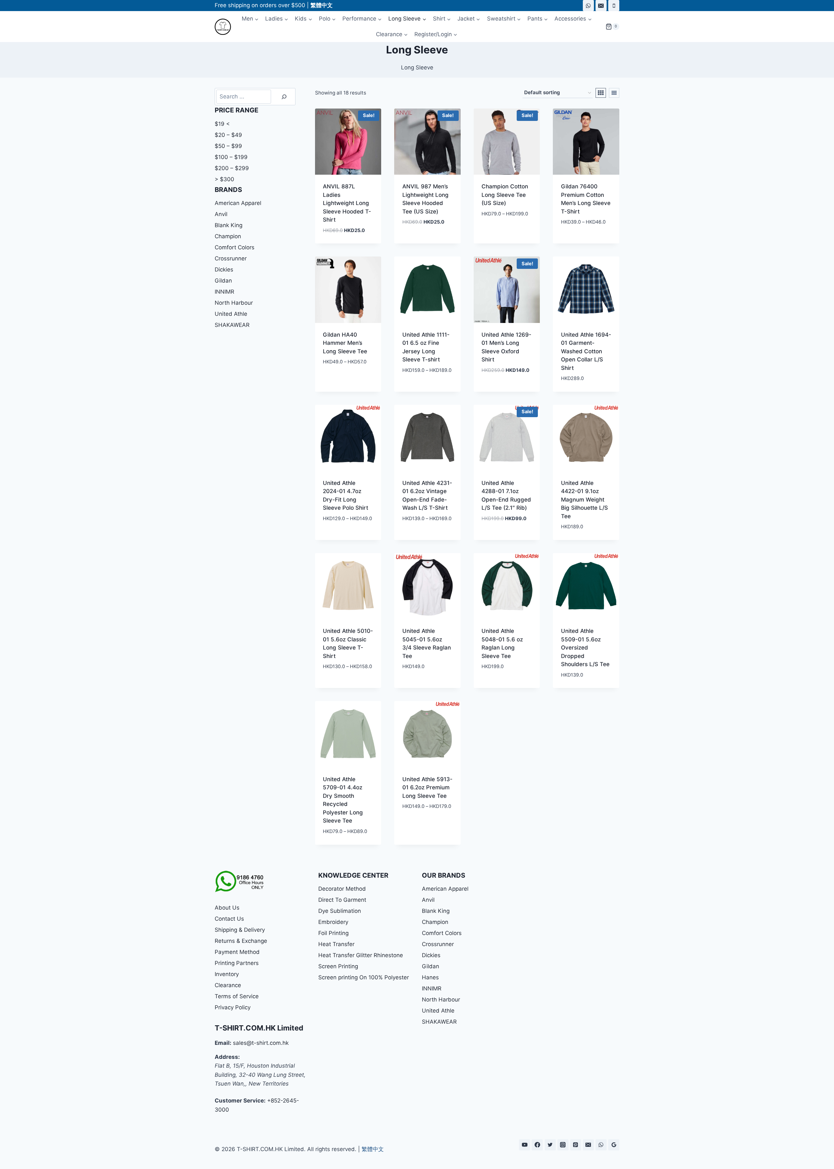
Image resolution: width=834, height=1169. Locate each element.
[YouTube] (524, 1144)
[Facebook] (537, 1144)
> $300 (224, 179)
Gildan (223, 280)
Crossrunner (231, 258)
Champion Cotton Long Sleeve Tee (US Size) (505, 194)
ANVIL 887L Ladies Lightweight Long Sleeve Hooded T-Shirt (347, 203)
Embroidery (333, 922)
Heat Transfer (336, 944)
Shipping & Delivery (240, 930)
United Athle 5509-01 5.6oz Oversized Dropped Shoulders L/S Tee (585, 647)
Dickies (224, 269)
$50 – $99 (228, 146)
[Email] (601, 5)
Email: (223, 1043)
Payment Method (237, 952)
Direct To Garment (342, 900)
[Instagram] (562, 1144)
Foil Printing (333, 933)
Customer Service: (240, 1100)
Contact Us (229, 918)
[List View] (614, 93)
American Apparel (238, 203)
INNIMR (224, 291)
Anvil (221, 214)
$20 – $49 (228, 135)
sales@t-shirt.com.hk (261, 1043)
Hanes (430, 977)
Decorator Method (342, 888)
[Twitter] (550, 1144)
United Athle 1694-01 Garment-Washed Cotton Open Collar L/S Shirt (586, 351)
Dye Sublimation (339, 911)
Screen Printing (338, 966)
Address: (227, 1057)
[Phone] (613, 5)
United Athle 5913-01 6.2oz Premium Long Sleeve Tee (427, 787)
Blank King (228, 225)
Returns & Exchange (241, 941)
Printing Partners (237, 963)
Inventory (227, 974)
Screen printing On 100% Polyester (363, 977)
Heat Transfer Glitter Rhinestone (360, 955)
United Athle (231, 314)
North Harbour (234, 303)
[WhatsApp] (588, 5)
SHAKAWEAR (232, 325)
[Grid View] (601, 93)
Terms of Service (237, 996)
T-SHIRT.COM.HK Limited (259, 1028)
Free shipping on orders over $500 (260, 5)
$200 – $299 (232, 168)
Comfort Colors (234, 247)
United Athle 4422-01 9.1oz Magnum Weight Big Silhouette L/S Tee (584, 499)
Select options (423, 241)
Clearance (228, 985)
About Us (227, 907)
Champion (228, 236)
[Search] (284, 97)
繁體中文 (373, 1149)
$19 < (222, 124)
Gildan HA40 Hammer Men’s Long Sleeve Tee (345, 343)
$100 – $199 (231, 157)
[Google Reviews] (613, 1144)
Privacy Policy (233, 1007)
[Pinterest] (575, 1144)
